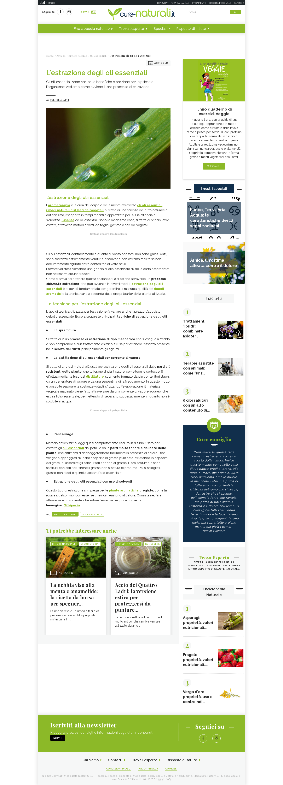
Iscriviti (85, 12)
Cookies (171, 768)
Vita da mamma (180, 3)
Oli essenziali (92, 514)
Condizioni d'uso (118, 768)
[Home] (141, 14)
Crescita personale (220, 3)
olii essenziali (73, 448)
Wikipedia (72, 505)
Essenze (68, 220)
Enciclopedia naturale (92, 29)
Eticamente (199, 3)
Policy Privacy (148, 768)
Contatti (115, 760)
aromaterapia (59, 205)
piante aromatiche (124, 490)
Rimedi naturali (65, 514)
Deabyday (162, 3)
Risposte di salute (191, 29)
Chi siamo (90, 760)
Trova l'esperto (131, 29)
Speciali (160, 29)
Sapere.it (239, 3)
